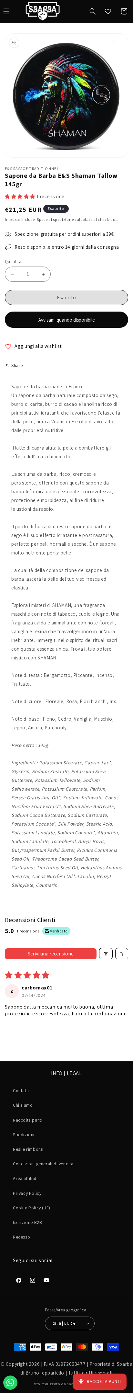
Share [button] (17, 365)
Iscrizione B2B (27, 1222)
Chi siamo (23, 1105)
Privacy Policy (27, 1193)
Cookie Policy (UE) (31, 1208)
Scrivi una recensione (51, 953)
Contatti (21, 1090)
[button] (93, 11)
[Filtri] (106, 953)
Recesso (21, 1237)
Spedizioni (24, 1134)
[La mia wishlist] (108, 11)
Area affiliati (25, 1178)
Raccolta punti (27, 1120)
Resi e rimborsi (28, 1149)
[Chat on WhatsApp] (10, 1383)
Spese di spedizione (55, 219)
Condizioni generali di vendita (43, 1164)
